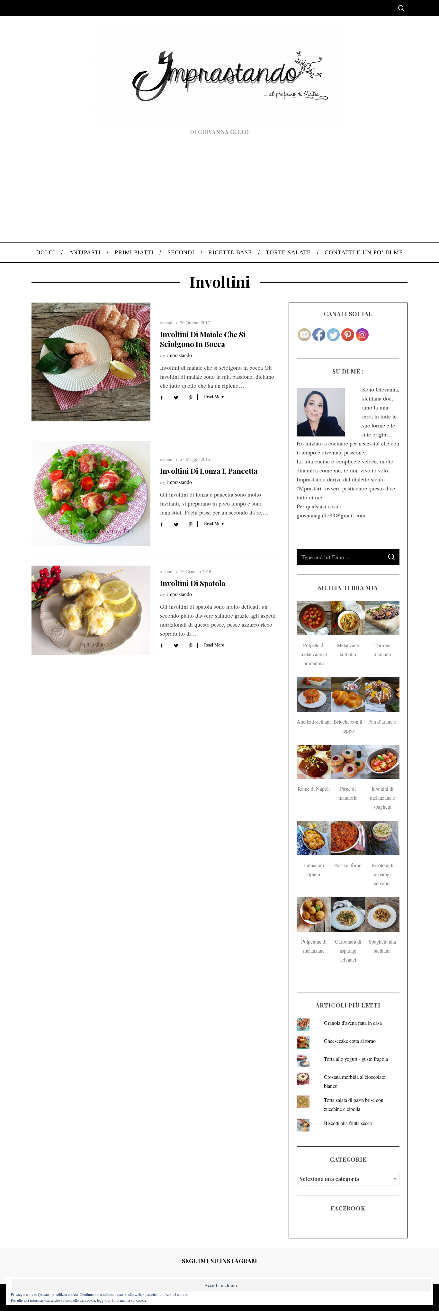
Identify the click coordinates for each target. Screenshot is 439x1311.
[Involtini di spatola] (90, 610)
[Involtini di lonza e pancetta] (90, 493)
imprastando (179, 355)
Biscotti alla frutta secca (348, 1123)
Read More (214, 396)
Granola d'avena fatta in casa (353, 1022)
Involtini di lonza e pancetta (208, 471)
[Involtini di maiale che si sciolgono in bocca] (90, 362)
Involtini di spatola (192, 583)
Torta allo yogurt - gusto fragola (356, 1058)
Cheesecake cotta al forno (350, 1040)
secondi (167, 323)
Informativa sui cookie (129, 1300)
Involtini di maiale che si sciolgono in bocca (203, 339)
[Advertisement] (219, 194)
